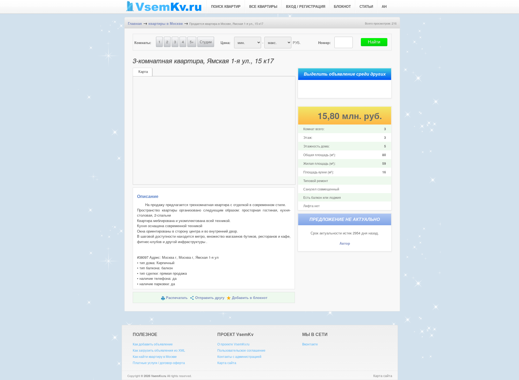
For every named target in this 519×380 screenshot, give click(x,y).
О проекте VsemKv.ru (233, 344)
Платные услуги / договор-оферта (159, 363)
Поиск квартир (226, 7)
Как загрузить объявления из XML (159, 350)
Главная (135, 24)
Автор (345, 243)
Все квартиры (263, 7)
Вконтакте (310, 344)
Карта (143, 72)
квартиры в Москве (165, 24)
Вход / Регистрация (305, 7)
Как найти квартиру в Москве (155, 357)
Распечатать (177, 298)
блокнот (342, 7)
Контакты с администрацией (239, 357)
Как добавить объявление (153, 344)
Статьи (366, 7)
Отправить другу (209, 298)
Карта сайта (226, 363)
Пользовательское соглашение (241, 350)
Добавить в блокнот (249, 298)
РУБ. (297, 42)
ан (384, 7)
